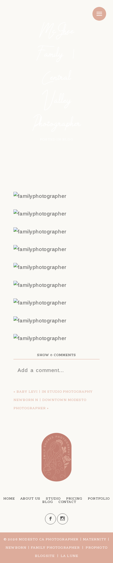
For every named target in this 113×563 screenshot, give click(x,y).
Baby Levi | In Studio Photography (54, 392)
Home (9, 499)
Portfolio (99, 499)
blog (67, 139)
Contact (67, 502)
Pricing (74, 499)
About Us (30, 499)
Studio (53, 499)
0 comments (56, 355)
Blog (47, 502)
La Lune (69, 556)
